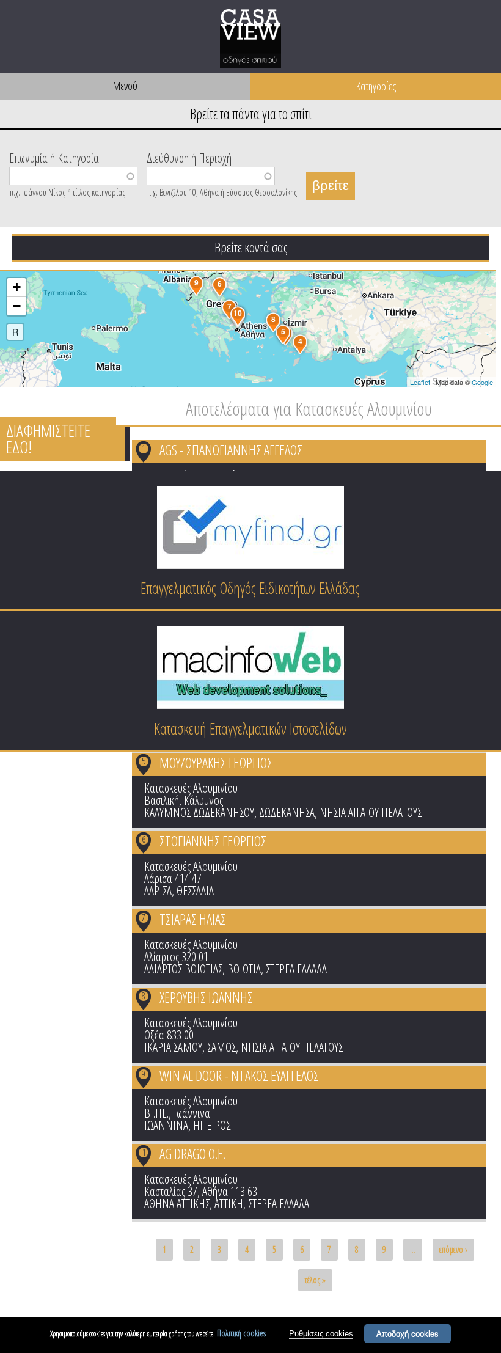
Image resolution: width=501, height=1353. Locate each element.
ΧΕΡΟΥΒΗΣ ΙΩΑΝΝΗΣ (206, 997)
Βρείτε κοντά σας (250, 247)
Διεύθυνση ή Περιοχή (189, 157)
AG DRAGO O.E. (192, 1154)
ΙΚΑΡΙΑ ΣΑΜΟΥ (173, 1047)
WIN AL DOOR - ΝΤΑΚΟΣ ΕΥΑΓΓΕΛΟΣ (239, 1075)
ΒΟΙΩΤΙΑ (244, 969)
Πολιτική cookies (241, 1333)
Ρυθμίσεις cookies (321, 1333)
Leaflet (420, 382)
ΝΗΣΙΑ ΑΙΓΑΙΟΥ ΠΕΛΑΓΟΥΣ (371, 812)
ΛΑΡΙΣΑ (158, 890)
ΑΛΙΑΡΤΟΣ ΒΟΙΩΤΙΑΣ (183, 969)
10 (146, 1152)
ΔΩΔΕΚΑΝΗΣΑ (287, 812)
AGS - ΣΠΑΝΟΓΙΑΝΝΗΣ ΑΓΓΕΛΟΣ (230, 450)
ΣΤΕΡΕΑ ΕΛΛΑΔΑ (296, 969)
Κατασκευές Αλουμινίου (191, 788)
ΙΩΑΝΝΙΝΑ (166, 1125)
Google (482, 382)
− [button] (17, 306)
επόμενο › (453, 1249)
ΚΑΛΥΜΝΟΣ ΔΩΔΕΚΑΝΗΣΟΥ (199, 812)
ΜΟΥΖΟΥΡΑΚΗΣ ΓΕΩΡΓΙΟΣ (215, 762)
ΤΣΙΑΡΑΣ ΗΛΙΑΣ (192, 919)
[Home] (250, 41)
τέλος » (315, 1280)
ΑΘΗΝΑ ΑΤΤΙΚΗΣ (177, 1203)
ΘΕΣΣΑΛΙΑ (195, 890)
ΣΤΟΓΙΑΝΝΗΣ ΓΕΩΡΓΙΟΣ (212, 841)
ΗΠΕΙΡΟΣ (211, 1125)
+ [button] (17, 287)
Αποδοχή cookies (407, 1333)
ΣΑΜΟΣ (221, 1047)
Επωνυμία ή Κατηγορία (54, 157)
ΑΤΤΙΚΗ (228, 1203)
